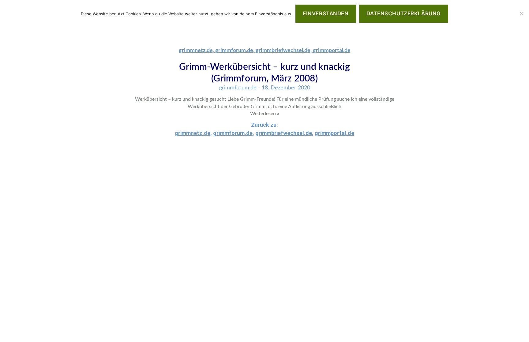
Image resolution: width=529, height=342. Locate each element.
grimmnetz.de (196, 50)
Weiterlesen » (264, 113)
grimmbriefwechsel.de (283, 50)
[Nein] (521, 13)
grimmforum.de (234, 50)
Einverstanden (325, 13)
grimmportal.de (332, 50)
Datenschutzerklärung (403, 13)
